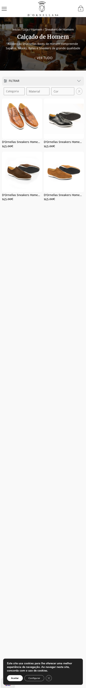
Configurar (34, 678)
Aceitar (15, 678)
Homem (36, 29)
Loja (25, 29)
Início (16, 29)
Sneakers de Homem (59, 29)
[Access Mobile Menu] (4, 8)
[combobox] (14, 91)
